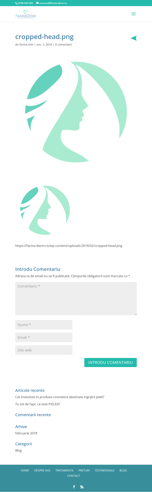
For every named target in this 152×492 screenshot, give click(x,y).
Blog (18, 450)
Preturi (84, 470)
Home (25, 470)
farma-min (26, 44)
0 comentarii (63, 44)
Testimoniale (104, 470)
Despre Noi (42, 470)
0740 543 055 (25, 3)
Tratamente (64, 470)
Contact (73, 476)
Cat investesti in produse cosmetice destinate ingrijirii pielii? (59, 397)
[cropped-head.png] (45, 237)
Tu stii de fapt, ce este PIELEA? (37, 404)
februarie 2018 (26, 433)
